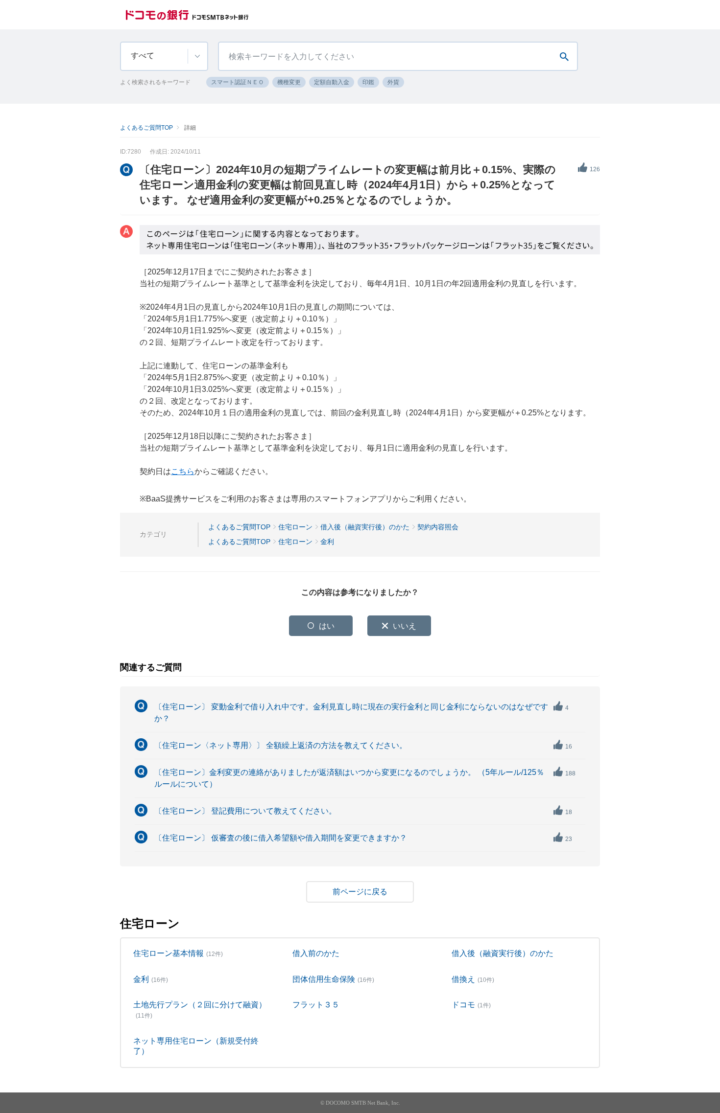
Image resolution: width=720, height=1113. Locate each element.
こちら (182, 471)
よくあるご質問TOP (146, 127)
